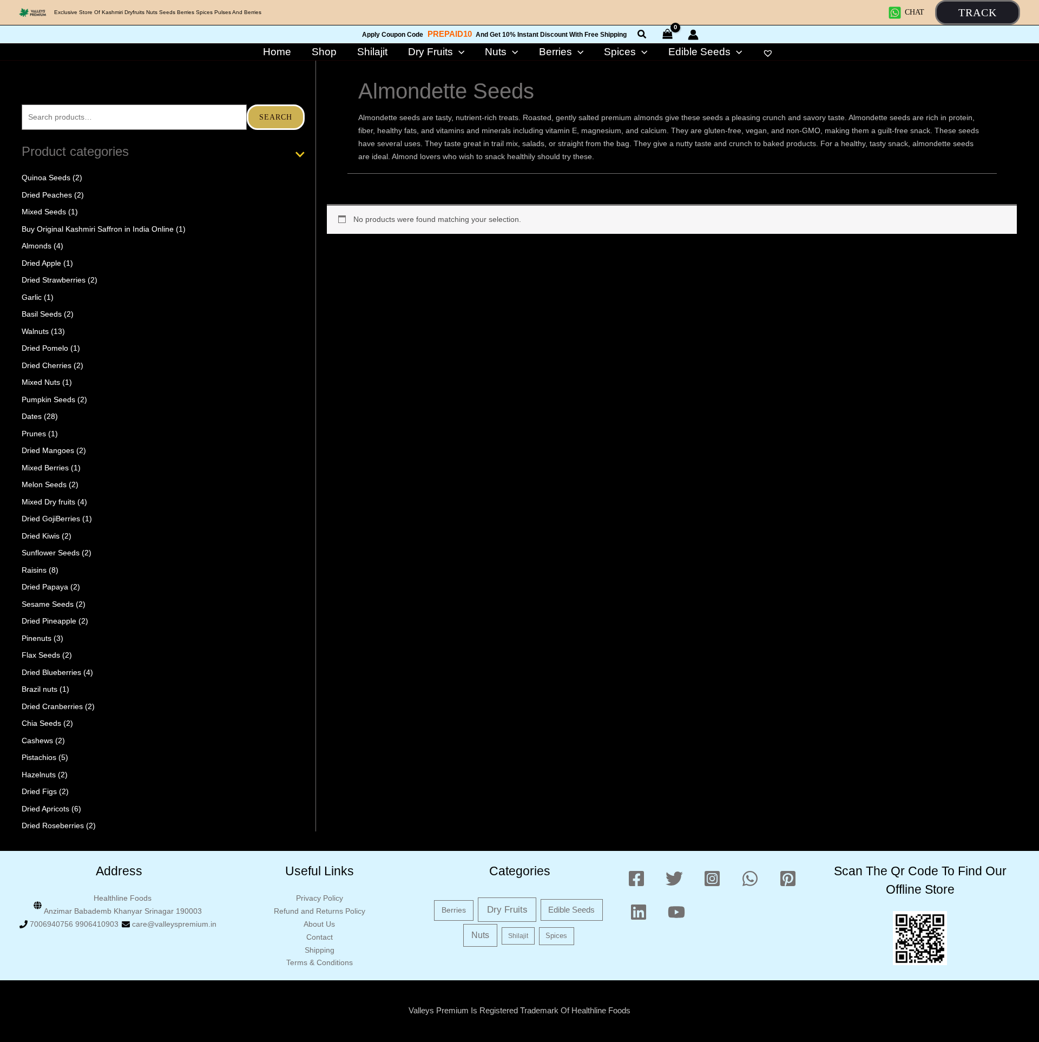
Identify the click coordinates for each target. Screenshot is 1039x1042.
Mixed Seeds (44, 211)
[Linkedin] (638, 912)
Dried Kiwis (41, 536)
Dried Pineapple (49, 621)
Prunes (34, 433)
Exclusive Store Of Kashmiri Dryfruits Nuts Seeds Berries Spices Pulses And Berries (157, 12)
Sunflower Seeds (51, 552)
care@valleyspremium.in (174, 924)
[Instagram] (712, 878)
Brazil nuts (39, 689)
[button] (977, 12)
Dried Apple (41, 263)
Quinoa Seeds (46, 177)
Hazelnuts (39, 774)
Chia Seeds (41, 723)
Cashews (37, 740)
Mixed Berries (45, 467)
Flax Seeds (41, 655)
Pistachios (39, 757)
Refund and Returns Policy (319, 911)
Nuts (480, 935)
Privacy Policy (319, 898)
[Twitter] (674, 878)
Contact (319, 937)
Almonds (36, 245)
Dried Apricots (45, 808)
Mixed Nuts (41, 382)
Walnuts (35, 331)
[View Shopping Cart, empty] (668, 34)
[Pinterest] (788, 878)
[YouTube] (676, 912)
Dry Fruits (507, 910)
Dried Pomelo (45, 348)
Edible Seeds (571, 909)
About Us (319, 924)
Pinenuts (36, 638)
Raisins (34, 570)
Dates (32, 416)
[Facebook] (636, 878)
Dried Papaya (45, 586)
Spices (556, 936)
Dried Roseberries (53, 825)
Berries (454, 910)
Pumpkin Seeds (48, 399)
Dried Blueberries (51, 672)
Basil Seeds (42, 314)
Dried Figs (39, 791)
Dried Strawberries (54, 280)
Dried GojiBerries (51, 518)
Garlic (32, 297)
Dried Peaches (47, 195)
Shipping (319, 950)
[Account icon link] (693, 34)
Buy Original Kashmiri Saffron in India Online (98, 229)
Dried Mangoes (48, 450)
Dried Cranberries (52, 706)
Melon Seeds (44, 484)
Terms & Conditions (319, 962)
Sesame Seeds (48, 604)
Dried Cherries (46, 365)
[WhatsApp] (750, 878)
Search (275, 117)
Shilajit (518, 936)
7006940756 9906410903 (74, 924)
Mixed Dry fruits (48, 501)
